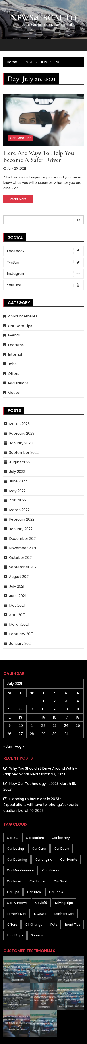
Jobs (12, 364)
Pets (53, 924)
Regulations (18, 383)
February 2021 (21, 633)
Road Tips (72, 924)
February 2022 (21, 519)
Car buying (15, 848)
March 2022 (19, 509)
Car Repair (37, 881)
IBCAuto (40, 914)
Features (16, 344)
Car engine (43, 859)
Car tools (56, 892)
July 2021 (16, 586)
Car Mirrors (50, 870)
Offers (13, 373)
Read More (18, 199)
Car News (14, 881)
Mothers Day (64, 914)
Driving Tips (64, 903)
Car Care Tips (20, 138)
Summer (38, 935)
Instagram (16, 273)
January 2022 (21, 529)
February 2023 (21, 433)
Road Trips (15, 935)
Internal (15, 354)
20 (21, 725)
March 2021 (19, 624)
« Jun (7, 746)
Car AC (12, 838)
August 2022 (19, 462)
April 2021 (17, 614)
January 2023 (21, 443)
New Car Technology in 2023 (34, 783)
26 (9, 733)
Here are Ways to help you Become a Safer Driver (38, 156)
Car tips (13, 892)
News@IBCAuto (43, 17)
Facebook (16, 251)
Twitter (13, 262)
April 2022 (17, 500)
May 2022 (17, 490)
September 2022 (24, 452)
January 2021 (20, 643)
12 (9, 717)
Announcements (22, 316)
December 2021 (23, 538)
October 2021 (21, 557)
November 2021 (22, 548)
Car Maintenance (20, 870)
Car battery (61, 838)
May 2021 (17, 605)
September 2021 (23, 567)
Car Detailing (17, 859)
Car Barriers (35, 838)
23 (55, 725)
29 (43, 733)
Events (14, 335)
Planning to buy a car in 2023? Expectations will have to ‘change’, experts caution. (40, 804)
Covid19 (41, 903)
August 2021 (19, 576)
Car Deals (61, 848)
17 (66, 717)
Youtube (14, 285)
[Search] (79, 219)
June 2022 (18, 481)
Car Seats (61, 881)
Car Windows (17, 903)
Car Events (68, 859)
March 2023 (19, 423)
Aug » (19, 746)
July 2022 (17, 471)
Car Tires (34, 892)
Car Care (39, 848)
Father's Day (16, 914)
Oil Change (33, 924)
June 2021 (17, 595)
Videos (14, 392)
